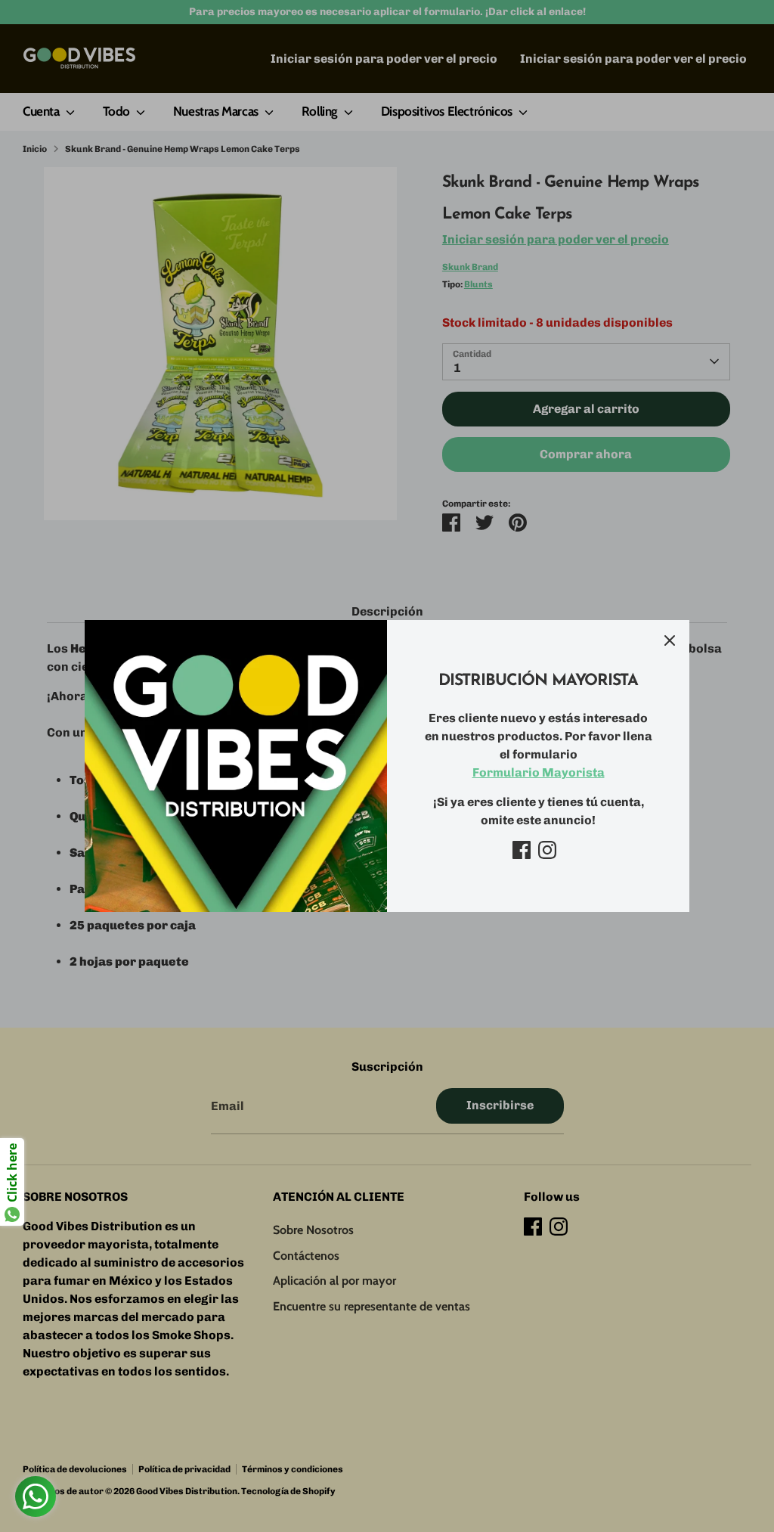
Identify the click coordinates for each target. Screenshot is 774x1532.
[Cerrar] (669, 639)
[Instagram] (547, 850)
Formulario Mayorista (538, 772)
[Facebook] (521, 850)
